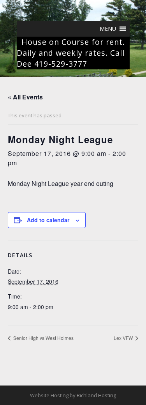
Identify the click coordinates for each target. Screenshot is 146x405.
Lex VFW (124, 337)
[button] (108, 29)
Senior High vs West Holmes (43, 337)
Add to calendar (48, 220)
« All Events (25, 96)
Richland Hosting (96, 395)
